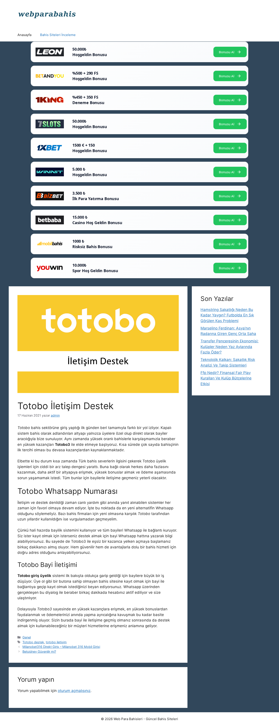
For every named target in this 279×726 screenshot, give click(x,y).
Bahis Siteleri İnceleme (58, 35)
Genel (26, 637)
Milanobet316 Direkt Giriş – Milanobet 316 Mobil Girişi (61, 647)
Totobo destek (33, 642)
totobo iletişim (56, 642)
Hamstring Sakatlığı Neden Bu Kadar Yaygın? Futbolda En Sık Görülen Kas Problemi (227, 315)
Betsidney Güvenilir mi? (39, 651)
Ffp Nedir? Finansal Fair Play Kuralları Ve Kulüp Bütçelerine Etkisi (226, 378)
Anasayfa (24, 35)
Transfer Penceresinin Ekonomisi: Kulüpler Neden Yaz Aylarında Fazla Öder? (230, 346)
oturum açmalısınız (74, 690)
